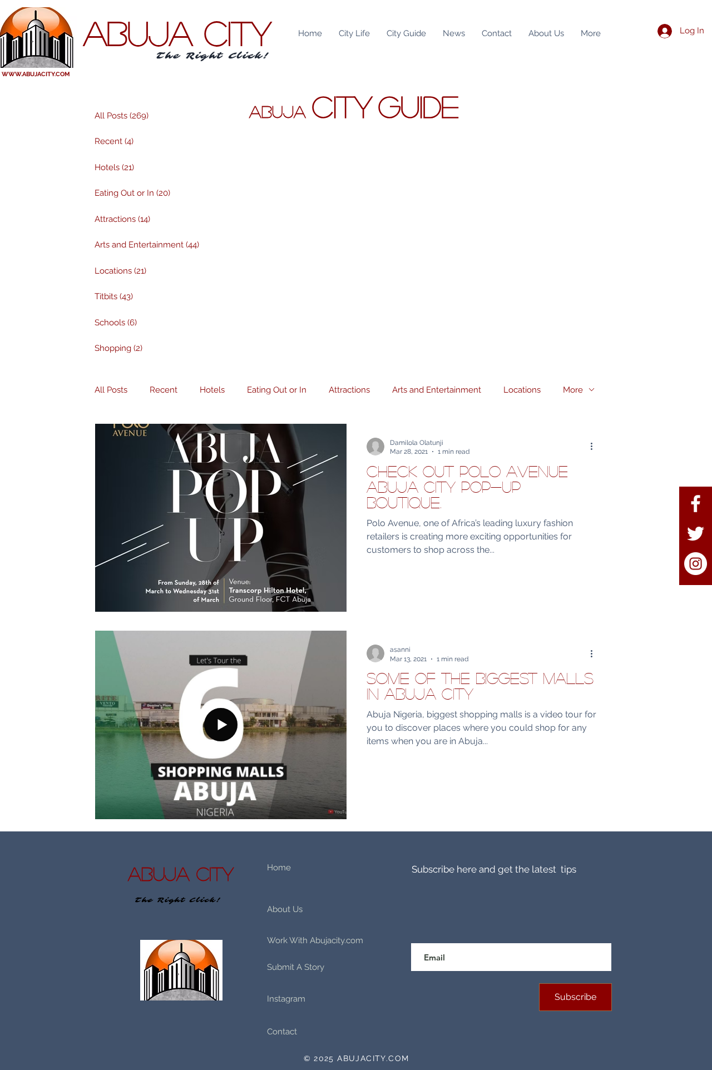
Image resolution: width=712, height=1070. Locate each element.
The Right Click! (213, 55)
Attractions (349, 390)
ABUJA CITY (177, 32)
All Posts (111, 390)
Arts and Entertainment (436, 390)
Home (279, 868)
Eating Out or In (276, 390)
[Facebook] (695, 503)
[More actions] (595, 446)
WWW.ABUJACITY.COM (36, 74)
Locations (522, 390)
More (573, 390)
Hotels (212, 390)
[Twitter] (695, 533)
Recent (163, 390)
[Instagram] (695, 563)
